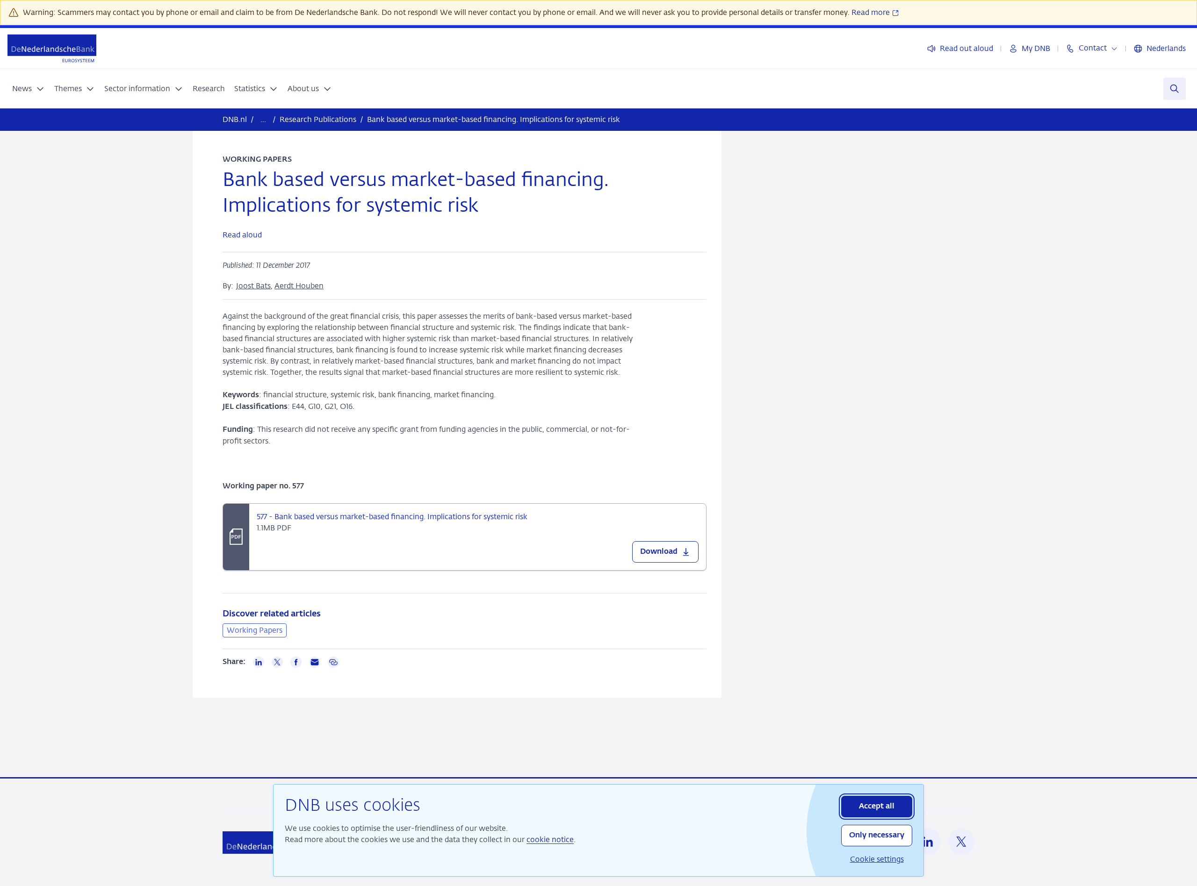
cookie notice (550, 839)
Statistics (249, 88)
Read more (871, 12)
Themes (68, 88)
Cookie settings (877, 859)
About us (303, 88)
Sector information (137, 88)
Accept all (876, 806)
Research (209, 88)
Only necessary (876, 835)
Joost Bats (253, 285)
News (22, 88)
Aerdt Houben (299, 285)
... (263, 119)
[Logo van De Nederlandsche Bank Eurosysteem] (51, 48)
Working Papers (254, 630)
